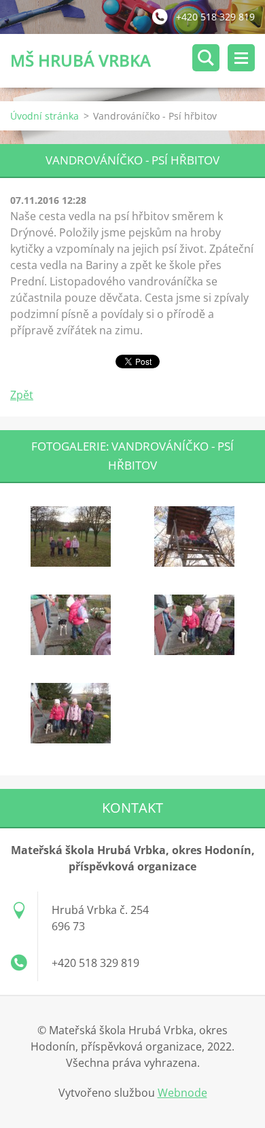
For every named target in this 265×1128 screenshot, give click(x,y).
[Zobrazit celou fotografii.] (71, 537)
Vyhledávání (205, 57)
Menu (241, 57)
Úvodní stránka (44, 115)
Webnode (182, 1092)
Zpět (21, 394)
